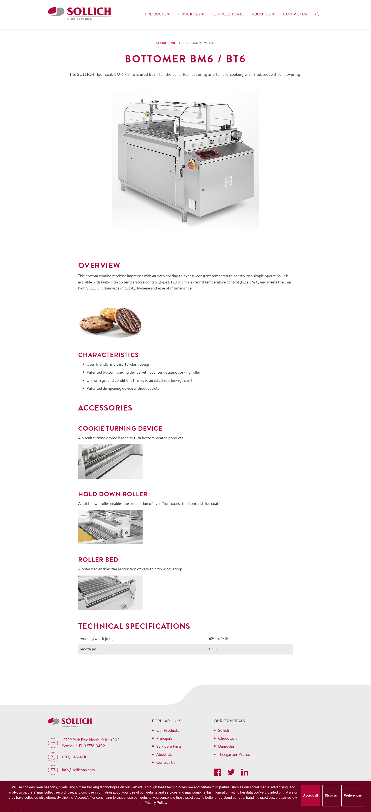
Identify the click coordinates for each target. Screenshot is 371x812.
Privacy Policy (155, 802)
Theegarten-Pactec (234, 754)
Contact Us (295, 14)
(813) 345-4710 (75, 757)
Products (155, 14)
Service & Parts (227, 14)
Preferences (353, 795)
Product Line (165, 43)
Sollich (223, 730)
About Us (261, 14)
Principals (189, 14)
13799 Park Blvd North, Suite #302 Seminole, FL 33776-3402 (90, 743)
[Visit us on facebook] (218, 773)
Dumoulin (226, 746)
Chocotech (227, 738)
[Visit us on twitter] (232, 773)
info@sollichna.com (78, 770)
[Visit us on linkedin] (244, 773)
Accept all (310, 795)
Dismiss (331, 795)
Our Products (167, 730)
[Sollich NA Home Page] (80, 14)
